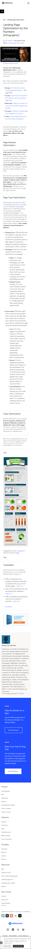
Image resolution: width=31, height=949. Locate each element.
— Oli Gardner (7, 607)
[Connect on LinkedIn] (13, 930)
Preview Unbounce (13, 730)
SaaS (2, 828)
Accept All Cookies (18, 946)
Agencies (4, 821)
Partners (3, 859)
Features (3, 801)
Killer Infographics (19, 551)
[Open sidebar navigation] (2, 11)
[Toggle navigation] (28, 3)
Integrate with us (6, 872)
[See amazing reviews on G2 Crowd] (23, 930)
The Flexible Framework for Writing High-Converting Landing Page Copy (16, 98)
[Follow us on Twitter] (18, 930)
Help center (4, 899)
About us (3, 852)
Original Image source (10, 63)
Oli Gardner (8, 40)
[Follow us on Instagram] (8, 930)
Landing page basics (7, 879)
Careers (3, 856)
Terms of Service (23, 935)
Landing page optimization (15, 20)
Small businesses (6, 832)
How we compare (6, 808)
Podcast (3, 886)
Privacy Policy (13, 935)
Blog (2, 869)
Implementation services (5, 904)
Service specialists (6, 839)
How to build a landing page (9, 876)
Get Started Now (13, 771)
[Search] (26, 3)
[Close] (29, 939)
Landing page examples (8, 883)
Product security (5, 812)
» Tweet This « (19, 586)
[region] (15, 942)
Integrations (4, 798)
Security (5, 935)
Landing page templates (8, 805)
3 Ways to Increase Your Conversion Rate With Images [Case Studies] (16, 106)
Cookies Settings (7, 946)
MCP (2, 794)
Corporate (4, 849)
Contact (3, 896)
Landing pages (5, 791)
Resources (5, 865)
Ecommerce (4, 825)
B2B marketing (5, 835)
